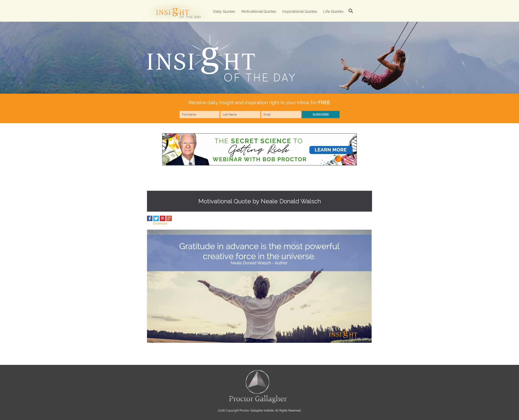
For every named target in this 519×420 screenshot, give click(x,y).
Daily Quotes (224, 11)
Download (160, 223)
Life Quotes (333, 11)
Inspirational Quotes (299, 11)
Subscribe (321, 114)
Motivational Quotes (258, 11)
